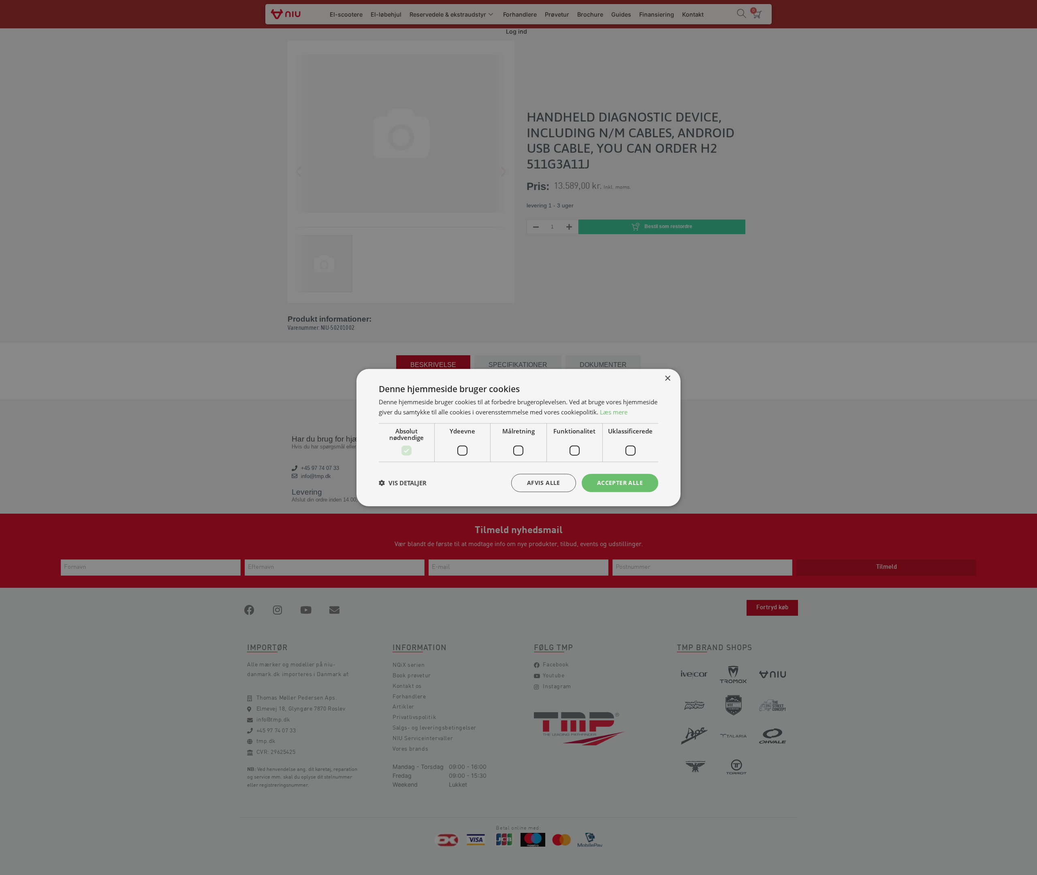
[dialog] (518, 437)
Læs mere (613, 412)
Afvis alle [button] (543, 483)
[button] (403, 483)
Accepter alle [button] (620, 483)
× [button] (667, 379)
